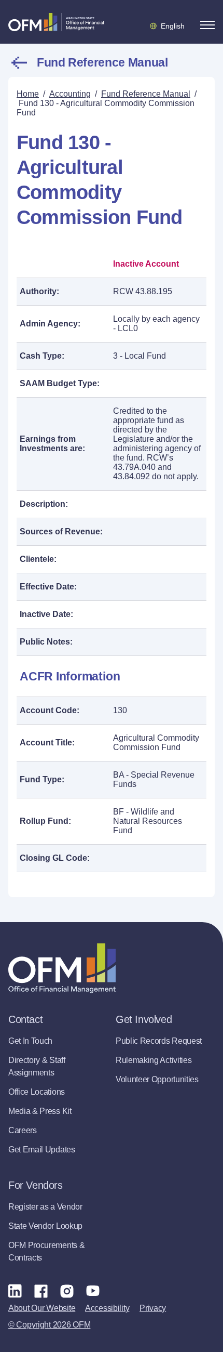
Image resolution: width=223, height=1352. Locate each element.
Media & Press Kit (40, 1111)
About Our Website (41, 1308)
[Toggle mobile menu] (207, 25)
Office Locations (36, 1091)
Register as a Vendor (45, 1206)
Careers (22, 1130)
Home (28, 93)
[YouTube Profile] (93, 1290)
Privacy (153, 1308)
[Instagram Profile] (67, 1290)
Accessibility (107, 1308)
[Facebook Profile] (41, 1290)
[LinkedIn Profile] (15, 1290)
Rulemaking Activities (153, 1060)
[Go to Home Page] (56, 21)
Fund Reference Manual (102, 62)
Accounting (70, 93)
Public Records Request (159, 1040)
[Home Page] (62, 968)
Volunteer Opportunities (157, 1079)
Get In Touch (30, 1040)
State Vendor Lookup (45, 1226)
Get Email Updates (41, 1149)
